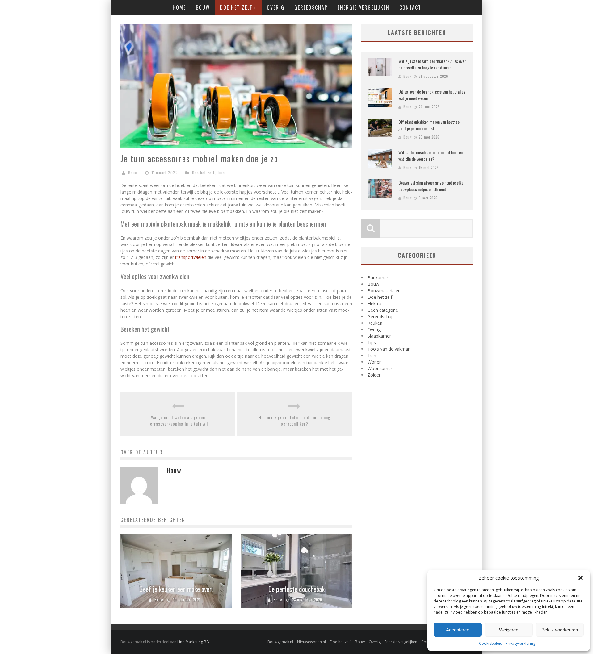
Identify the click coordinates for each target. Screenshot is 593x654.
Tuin (221, 172)
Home (179, 7)
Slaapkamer (379, 336)
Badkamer (378, 278)
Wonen (375, 362)
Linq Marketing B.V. (193, 641)
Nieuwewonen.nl (311, 641)
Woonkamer (380, 368)
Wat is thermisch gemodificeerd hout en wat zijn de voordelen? (430, 155)
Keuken (375, 323)
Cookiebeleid (491, 643)
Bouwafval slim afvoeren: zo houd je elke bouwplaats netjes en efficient (430, 185)
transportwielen (190, 257)
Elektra (374, 303)
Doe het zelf (236, 7)
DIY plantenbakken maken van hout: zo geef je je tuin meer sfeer (429, 125)
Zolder (374, 375)
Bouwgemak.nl (280, 641)
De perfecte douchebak (296, 589)
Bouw (203, 7)
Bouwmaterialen (384, 291)
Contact (410, 7)
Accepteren (457, 629)
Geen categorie (383, 310)
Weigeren (508, 629)
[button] (581, 578)
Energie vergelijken (363, 7)
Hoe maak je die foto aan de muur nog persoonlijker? (294, 420)
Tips (372, 342)
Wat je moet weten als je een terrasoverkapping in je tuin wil (178, 420)
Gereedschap (311, 7)
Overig (275, 7)
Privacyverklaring (520, 643)
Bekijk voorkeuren (559, 629)
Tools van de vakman (389, 349)
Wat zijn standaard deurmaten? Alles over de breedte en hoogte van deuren (432, 64)
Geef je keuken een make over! (176, 589)
